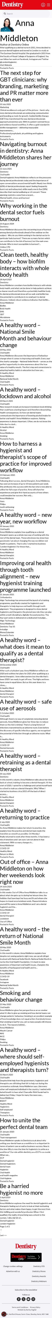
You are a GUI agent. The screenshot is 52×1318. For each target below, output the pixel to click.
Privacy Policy (35, 1307)
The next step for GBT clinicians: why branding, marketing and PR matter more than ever (24, 86)
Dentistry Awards (39, 1276)
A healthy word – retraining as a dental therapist (25, 762)
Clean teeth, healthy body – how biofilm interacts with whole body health (24, 264)
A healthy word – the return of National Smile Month (25, 936)
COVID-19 (4, 745)
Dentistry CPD (39, 1266)
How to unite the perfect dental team (24, 1123)
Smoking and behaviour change (21, 996)
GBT (2, 314)
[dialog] (3, 1314)
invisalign (4, 629)
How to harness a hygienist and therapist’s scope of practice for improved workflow (26, 457)
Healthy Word (6, 851)
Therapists (5, 1112)
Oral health (5, 174)
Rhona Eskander (7, 632)
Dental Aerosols (7, 748)
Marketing (4, 107)
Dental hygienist (7, 1161)
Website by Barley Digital (27, 1309)
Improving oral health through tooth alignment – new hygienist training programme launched (25, 576)
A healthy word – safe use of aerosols (26, 705)
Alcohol (3, 430)
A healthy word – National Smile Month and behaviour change (25, 335)
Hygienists (4, 1106)
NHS (2, 1033)
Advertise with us (13, 1271)
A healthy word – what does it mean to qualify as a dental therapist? (25, 650)
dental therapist (7, 555)
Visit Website (6, 65)
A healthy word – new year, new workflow (26, 518)
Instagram (4, 982)
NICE (2, 1036)
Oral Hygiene (5, 1178)
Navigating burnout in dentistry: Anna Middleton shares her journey (25, 154)
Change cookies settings (13, 1266)
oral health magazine (9, 1175)
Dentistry (4, 171)
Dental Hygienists (8, 1164)
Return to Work (7, 854)
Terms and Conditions (20, 1307)
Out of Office (6, 921)
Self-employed (6, 1109)
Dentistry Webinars (39, 1281)
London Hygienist (7, 1223)
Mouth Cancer (6, 1030)
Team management (8, 1137)
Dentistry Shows (39, 1271)
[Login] (43, 5)
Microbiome (5, 317)
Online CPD (5, 247)
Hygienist (4, 1169)
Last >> (3, 1235)
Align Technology (7, 620)
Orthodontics (6, 597)
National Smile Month (9, 379)
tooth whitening (7, 507)
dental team (5, 1166)
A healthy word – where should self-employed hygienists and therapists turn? (24, 1060)
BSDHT (3, 1101)
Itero (2, 501)
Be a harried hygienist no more (21, 1189)
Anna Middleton (7, 303)
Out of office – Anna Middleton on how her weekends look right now (24, 871)
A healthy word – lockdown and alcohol (25, 392)
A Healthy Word (7, 373)
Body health (5, 308)
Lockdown (4, 918)
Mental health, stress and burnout (15, 198)
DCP (2, 1158)
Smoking (3, 436)
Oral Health (5, 382)
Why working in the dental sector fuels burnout (23, 212)
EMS (2, 311)
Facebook (4, 979)
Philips (3, 504)
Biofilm (3, 305)
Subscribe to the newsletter (26, 1290)
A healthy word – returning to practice (25, 814)
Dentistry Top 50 (7, 626)
